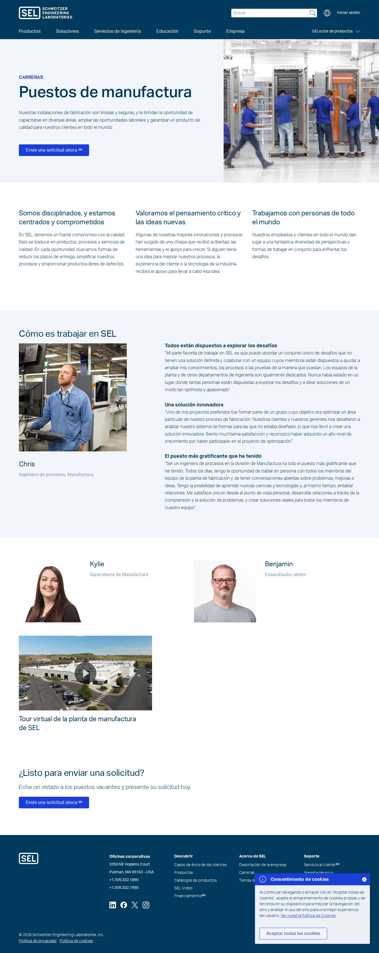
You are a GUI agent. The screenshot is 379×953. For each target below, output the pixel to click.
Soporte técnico (318, 873)
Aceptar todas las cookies (293, 933)
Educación (167, 31)
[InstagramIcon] (145, 905)
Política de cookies (76, 941)
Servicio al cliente (322, 865)
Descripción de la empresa (262, 865)
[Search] (313, 13)
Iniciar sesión (348, 13)
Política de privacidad (37, 941)
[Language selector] (327, 13)
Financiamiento (190, 896)
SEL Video (183, 888)
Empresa (235, 31)
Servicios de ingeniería (117, 31)
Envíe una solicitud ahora (54, 150)
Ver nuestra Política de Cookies (308, 916)
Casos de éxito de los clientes (200, 865)
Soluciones (67, 31)
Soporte (202, 31)
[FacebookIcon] (123, 905)
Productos (183, 873)
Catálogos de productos (195, 880)
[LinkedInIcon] (112, 905)
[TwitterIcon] (134, 905)
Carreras (246, 873)
